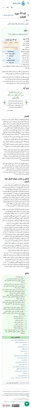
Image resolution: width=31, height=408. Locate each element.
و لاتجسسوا (24, 360)
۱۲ (4, 245)
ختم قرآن (25, 345)
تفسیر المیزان (24, 164)
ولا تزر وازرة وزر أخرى (22, 347)
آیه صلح (25, 373)
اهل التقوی (24, 349)
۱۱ (12, 240)
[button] (28, 3)
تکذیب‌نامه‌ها (6, 401)
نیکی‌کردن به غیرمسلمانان (21, 371)
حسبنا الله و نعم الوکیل (21, 369)
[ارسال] (26, 403)
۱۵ (28, 268)
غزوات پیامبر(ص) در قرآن (21, 342)
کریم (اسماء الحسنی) (22, 358)
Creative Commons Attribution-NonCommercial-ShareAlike (16, 394)
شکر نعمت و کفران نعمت (21, 362)
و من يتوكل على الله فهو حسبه (20, 367)
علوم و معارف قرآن (23, 24)
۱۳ (10, 252)
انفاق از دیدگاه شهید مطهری (20, 356)
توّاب (26, 353)
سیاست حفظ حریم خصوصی (23, 401)
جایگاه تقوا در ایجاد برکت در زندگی (19, 378)
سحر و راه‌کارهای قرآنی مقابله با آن (19, 340)
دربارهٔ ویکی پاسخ (13, 401)
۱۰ (4, 234)
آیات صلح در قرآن (23, 364)
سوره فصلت (22, 120)
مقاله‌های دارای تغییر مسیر (12, 383)
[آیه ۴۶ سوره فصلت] (11, 46)
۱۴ (7, 262)
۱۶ (26, 268)
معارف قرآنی (11, 24)
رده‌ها (27, 383)
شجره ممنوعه (24, 351)
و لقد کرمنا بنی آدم (22, 376)
